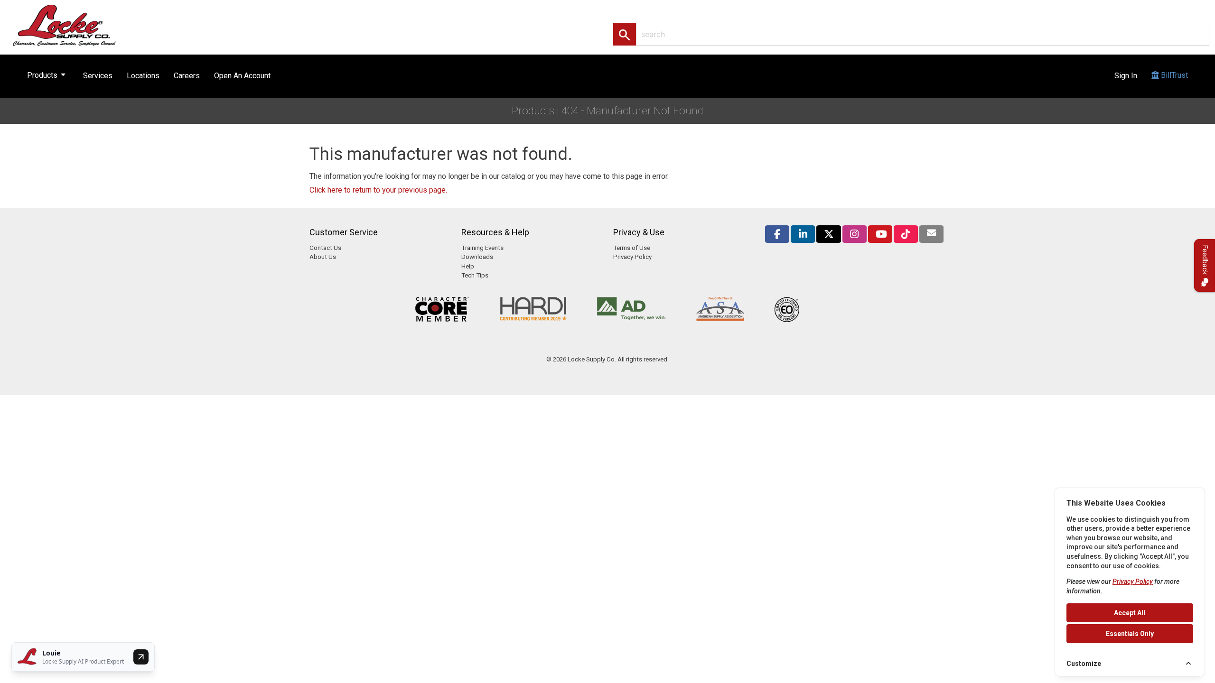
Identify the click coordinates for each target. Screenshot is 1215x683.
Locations (143, 75)
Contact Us (325, 247)
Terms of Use (631, 247)
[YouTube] (880, 234)
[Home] (74, 25)
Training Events (482, 247)
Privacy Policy (632, 256)
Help (467, 266)
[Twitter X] (828, 234)
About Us (322, 256)
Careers (187, 75)
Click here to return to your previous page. (378, 189)
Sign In (1125, 75)
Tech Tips (474, 275)
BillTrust (1173, 75)
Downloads (477, 256)
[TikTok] (906, 234)
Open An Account (242, 75)
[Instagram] (854, 234)
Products (48, 74)
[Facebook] (777, 234)
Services (97, 75)
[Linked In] (803, 234)
